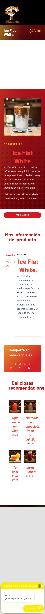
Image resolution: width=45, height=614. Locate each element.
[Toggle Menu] (39, 15)
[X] (15, 364)
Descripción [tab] (10, 255)
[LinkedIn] (25, 364)
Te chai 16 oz (15, 471)
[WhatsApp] (29, 364)
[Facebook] (11, 364)
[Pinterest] (11, 368)
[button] (39, 586)
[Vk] (20, 368)
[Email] (29, 368)
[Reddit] (20, 364)
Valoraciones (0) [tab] (10, 264)
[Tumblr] (34, 364)
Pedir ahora (22, 215)
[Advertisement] (22, 64)
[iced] (22, 117)
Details (12, 412)
